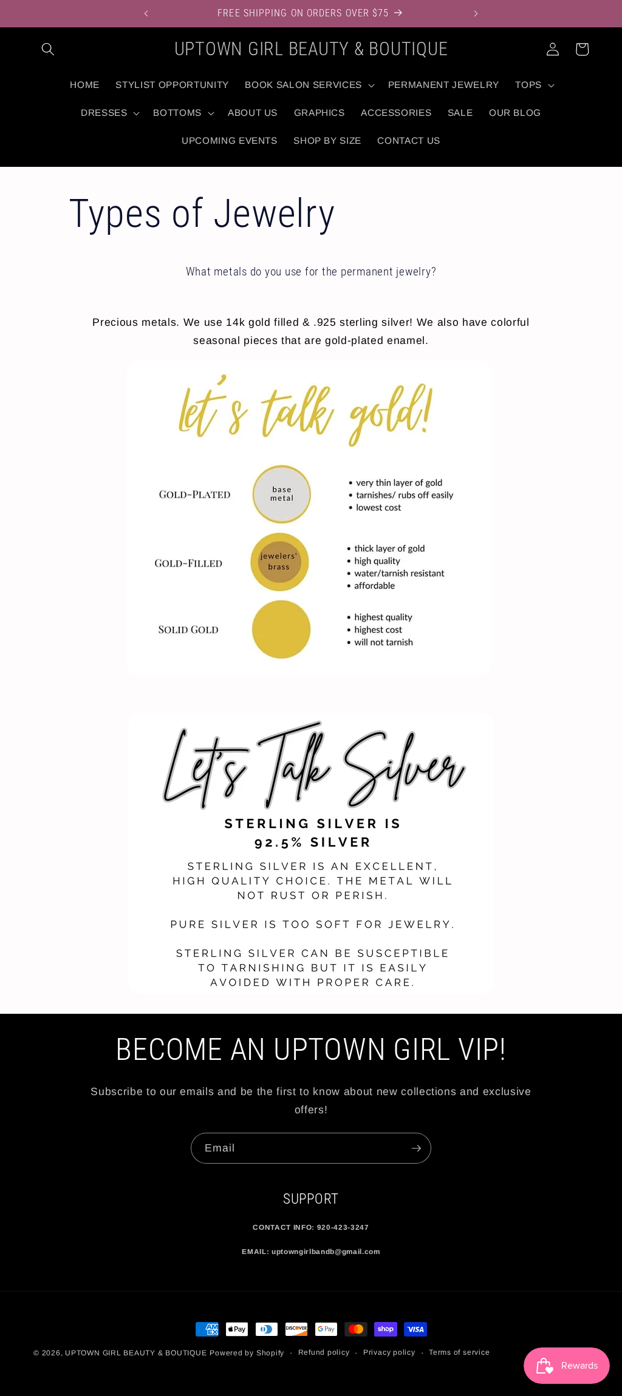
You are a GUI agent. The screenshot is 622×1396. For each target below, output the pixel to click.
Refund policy (324, 1352)
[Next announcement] (476, 13)
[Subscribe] (416, 1148)
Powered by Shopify (247, 1353)
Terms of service (459, 1352)
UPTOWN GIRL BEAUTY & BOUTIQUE (136, 1353)
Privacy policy (389, 1352)
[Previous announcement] (145, 13)
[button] (48, 49)
